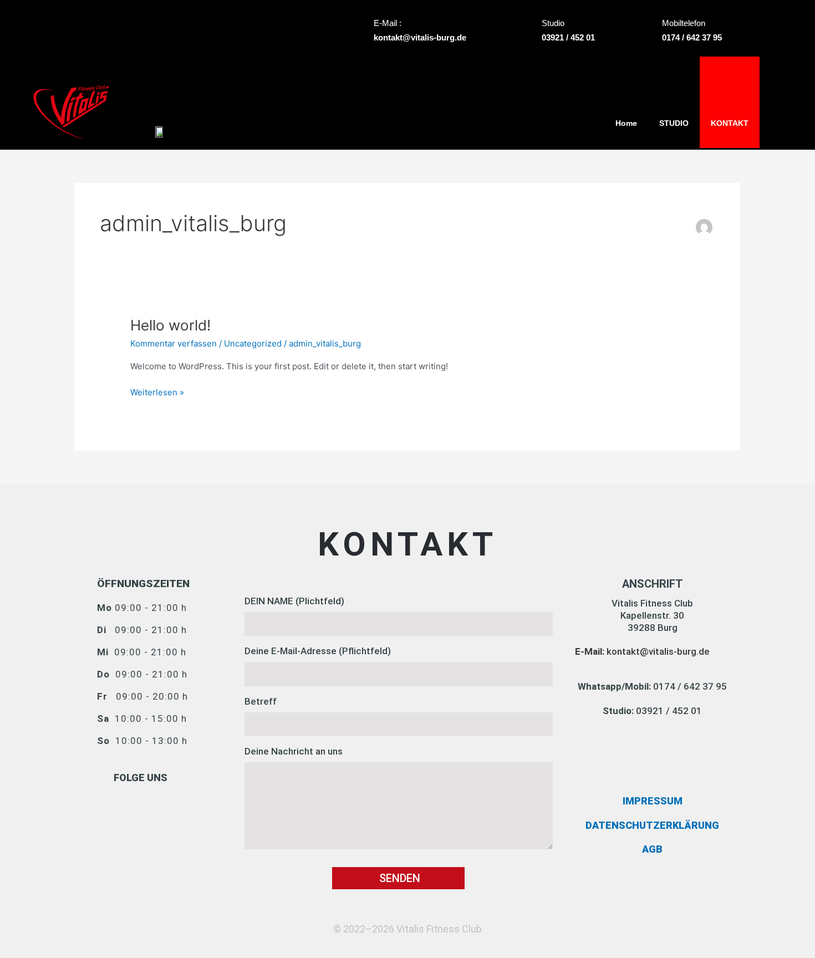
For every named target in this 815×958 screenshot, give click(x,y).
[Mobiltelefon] (648, 31)
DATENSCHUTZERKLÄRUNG (652, 825)
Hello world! (170, 325)
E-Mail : (387, 23)
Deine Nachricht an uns (293, 751)
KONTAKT (729, 123)
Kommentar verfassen (173, 343)
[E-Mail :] (359, 31)
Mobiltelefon (683, 23)
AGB (652, 849)
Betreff (260, 701)
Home (626, 123)
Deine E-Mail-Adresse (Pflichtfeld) (317, 650)
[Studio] (527, 31)
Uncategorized (253, 343)
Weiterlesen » (157, 392)
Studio (553, 23)
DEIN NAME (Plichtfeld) (294, 601)
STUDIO (674, 123)
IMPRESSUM (652, 801)
